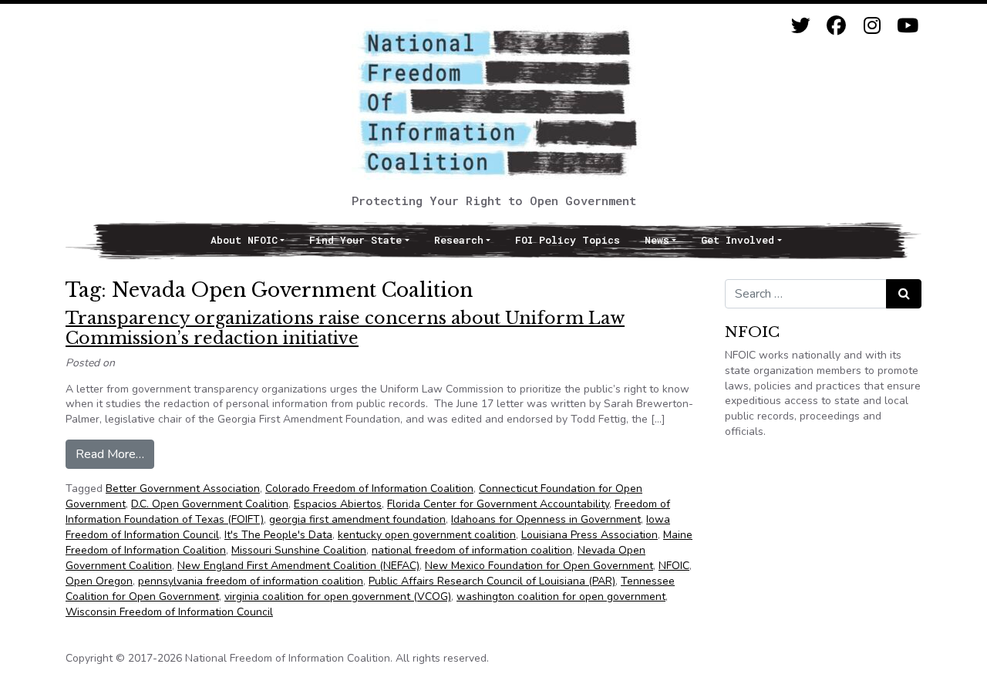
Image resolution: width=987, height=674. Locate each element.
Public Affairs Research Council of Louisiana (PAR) (492, 581)
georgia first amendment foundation (357, 519)
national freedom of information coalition (472, 550)
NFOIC (674, 565)
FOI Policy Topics (567, 240)
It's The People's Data (278, 534)
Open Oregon (99, 581)
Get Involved (737, 240)
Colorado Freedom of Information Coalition (369, 488)
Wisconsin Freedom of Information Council (169, 612)
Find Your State (355, 240)
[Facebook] (836, 26)
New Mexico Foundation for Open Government (539, 565)
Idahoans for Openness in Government (546, 519)
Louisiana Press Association (589, 534)
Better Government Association (183, 488)
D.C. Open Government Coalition (209, 504)
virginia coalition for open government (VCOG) (337, 596)
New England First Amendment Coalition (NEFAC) (298, 565)
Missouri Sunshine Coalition (298, 550)
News (657, 240)
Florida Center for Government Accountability (498, 504)
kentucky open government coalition (427, 534)
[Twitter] (801, 26)
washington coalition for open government (560, 596)
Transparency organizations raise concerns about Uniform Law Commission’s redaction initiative (345, 328)
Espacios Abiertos (338, 504)
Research (458, 240)
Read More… (115, 454)
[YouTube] (907, 26)
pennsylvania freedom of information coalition (250, 581)
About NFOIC (244, 240)
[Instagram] (871, 26)
